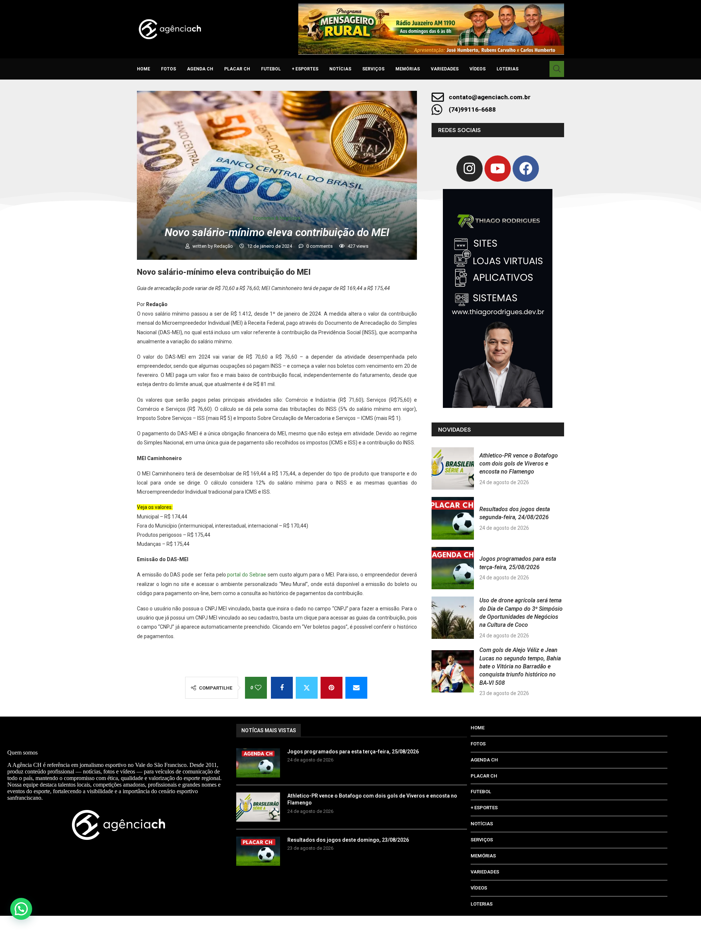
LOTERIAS (507, 69)
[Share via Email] (356, 688)
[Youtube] (497, 168)
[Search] (556, 69)
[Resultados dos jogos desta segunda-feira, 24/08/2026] (453, 518)
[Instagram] (469, 168)
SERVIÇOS (373, 69)
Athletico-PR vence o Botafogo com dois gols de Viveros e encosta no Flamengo (518, 463)
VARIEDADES (445, 69)
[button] (21, 909)
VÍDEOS (478, 69)
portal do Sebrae (246, 575)
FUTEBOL (271, 69)
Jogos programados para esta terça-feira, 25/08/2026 (353, 752)
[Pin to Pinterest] (331, 688)
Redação (224, 246)
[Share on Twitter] (307, 688)
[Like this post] (258, 688)
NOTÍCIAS (340, 69)
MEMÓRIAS (407, 69)
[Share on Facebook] (282, 688)
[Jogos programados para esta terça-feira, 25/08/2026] (453, 568)
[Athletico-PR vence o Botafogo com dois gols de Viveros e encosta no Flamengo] (453, 468)
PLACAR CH (237, 69)
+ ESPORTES (305, 69)
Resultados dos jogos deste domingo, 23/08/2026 (348, 840)
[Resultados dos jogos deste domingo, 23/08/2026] (258, 851)
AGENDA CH (200, 69)
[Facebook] (526, 168)
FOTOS (168, 69)
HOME (143, 69)
